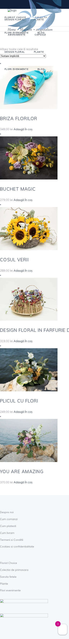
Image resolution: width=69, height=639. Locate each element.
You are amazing (22, 471)
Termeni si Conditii (11, 540)
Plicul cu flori (19, 401)
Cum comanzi (9, 519)
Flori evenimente (10, 590)
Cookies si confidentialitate (17, 546)
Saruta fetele (8, 576)
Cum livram (7, 533)
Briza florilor (18, 118)
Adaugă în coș (23, 129)
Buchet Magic (18, 189)
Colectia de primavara (14, 570)
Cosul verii (14, 259)
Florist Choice (8, 563)
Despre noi (7, 512)
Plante (4, 583)
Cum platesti (8, 526)
